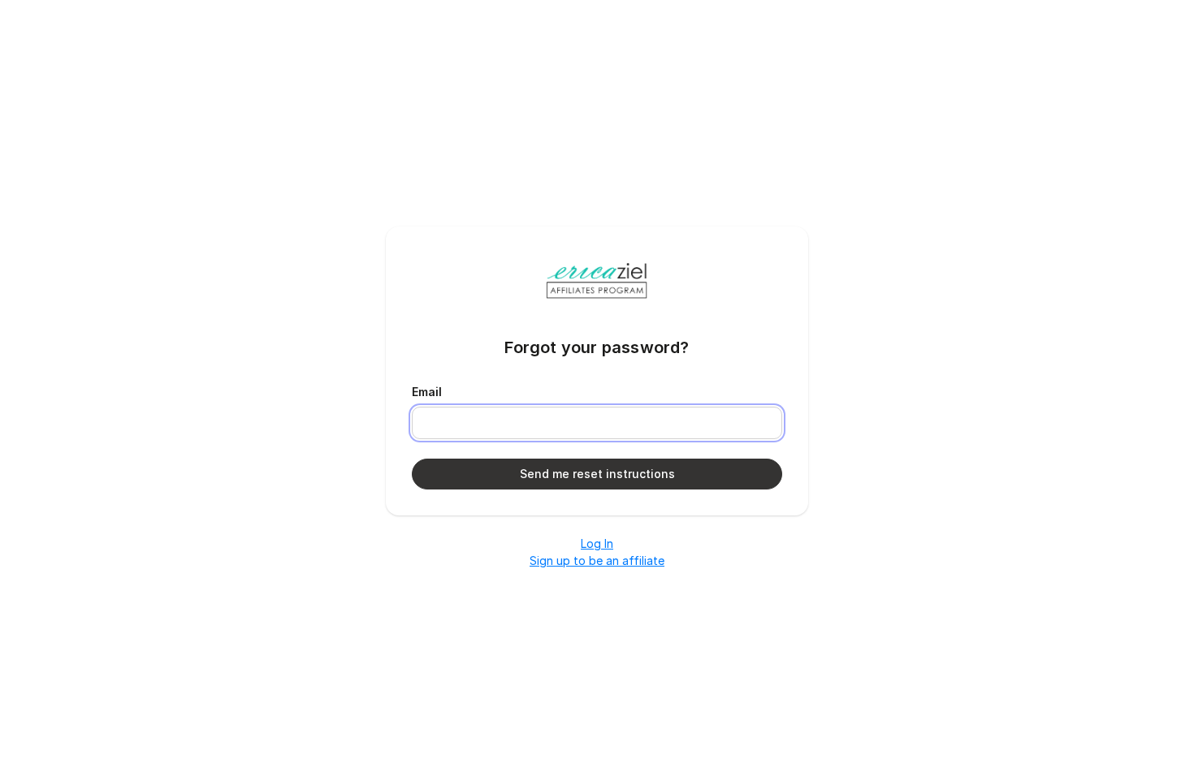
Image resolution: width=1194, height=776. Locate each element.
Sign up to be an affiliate (597, 560)
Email (427, 392)
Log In (597, 543)
